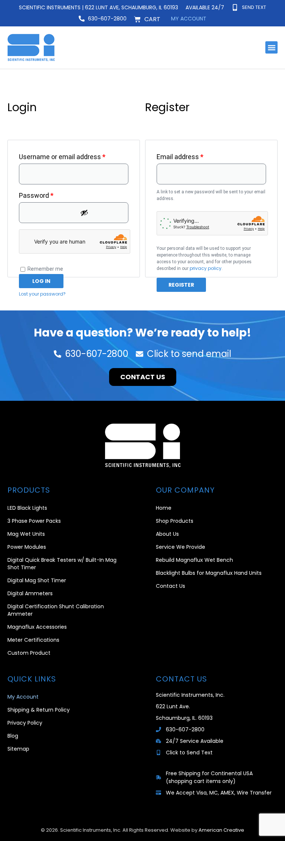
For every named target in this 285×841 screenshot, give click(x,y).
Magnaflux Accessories (37, 627)
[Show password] (102, 213)
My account (188, 18)
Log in (41, 281)
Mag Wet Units (26, 534)
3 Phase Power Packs (34, 521)
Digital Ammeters (30, 593)
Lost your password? (42, 294)
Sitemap (18, 749)
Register (181, 285)
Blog (12, 736)
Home (163, 508)
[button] (271, 47)
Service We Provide (180, 547)
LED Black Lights (27, 508)
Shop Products (174, 521)
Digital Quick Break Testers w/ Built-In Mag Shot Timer (62, 563)
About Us (167, 534)
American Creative (221, 830)
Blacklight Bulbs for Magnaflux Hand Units (209, 573)
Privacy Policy (24, 722)
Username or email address (73, 155)
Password (49, 194)
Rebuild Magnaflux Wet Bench (194, 560)
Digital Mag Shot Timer (36, 580)
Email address (193, 155)
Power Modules (26, 547)
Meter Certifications (33, 640)
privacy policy (206, 268)
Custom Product (28, 653)
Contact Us (170, 586)
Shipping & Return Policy (38, 709)
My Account (23, 696)
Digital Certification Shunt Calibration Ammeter (55, 610)
